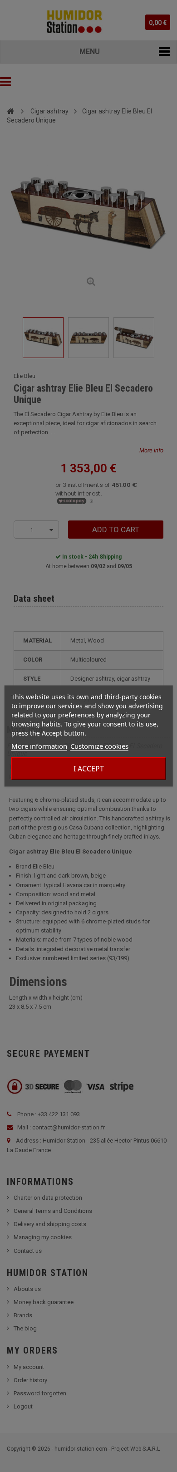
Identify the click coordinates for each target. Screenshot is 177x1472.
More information (39, 746)
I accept (89, 769)
